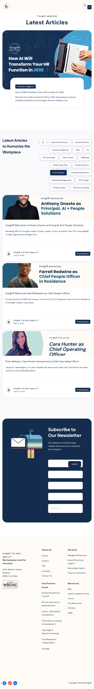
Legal (70, 612)
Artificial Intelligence (60, 150)
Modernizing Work (60, 165)
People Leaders (59, 188)
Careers (45, 561)
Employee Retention (59, 142)
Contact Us (47, 576)
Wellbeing (85, 157)
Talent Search (68, 157)
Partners (71, 608)
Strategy (46, 648)
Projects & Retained (76, 573)
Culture (45, 555)
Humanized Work (82, 142)
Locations (46, 571)
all (43, 142)
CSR (43, 566)
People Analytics (82, 165)
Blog (70, 589)
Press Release (58, 172)
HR (88, 150)
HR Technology (49, 157)
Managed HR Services (77, 555)
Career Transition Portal (78, 593)
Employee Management (61, 180)
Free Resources (75, 603)
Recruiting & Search (76, 568)
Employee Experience (80, 172)
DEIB (78, 150)
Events (71, 598)
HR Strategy (84, 180)
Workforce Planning (81, 188)
